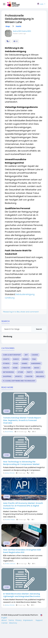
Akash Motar (9, 432)
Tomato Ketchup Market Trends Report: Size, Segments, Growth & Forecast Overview (22, 420)
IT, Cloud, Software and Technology (19, 381)
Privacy (18, 620)
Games (24, 363)
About (4, 620)
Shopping (7, 376)
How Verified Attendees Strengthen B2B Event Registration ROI (22, 551)
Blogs (8, 26)
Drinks (25, 359)
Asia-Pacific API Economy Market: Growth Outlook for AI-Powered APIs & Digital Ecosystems (23, 506)
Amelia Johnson (10, 564)
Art (26, 355)
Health (18, 26)
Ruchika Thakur (10, 519)
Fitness (6, 363)
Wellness (40, 376)
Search (39, 329)
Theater (28, 376)
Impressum (28, 620)
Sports (18, 376)
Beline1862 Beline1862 (22, 31)
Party (29, 372)
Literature (25, 368)
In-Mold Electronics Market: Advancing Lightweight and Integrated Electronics (21, 595)
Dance (16, 359)
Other (20, 372)
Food (15, 363)
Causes (35, 355)
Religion (39, 372)
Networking (8, 372)
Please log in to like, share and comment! (21, 311)
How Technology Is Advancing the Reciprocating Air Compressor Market (21, 463)
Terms (11, 620)
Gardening (36, 363)
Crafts (6, 359)
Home (15, 368)
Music (36, 368)
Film (34, 359)
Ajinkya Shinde (9, 473)
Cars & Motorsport (12, 355)
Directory (13, 623)
